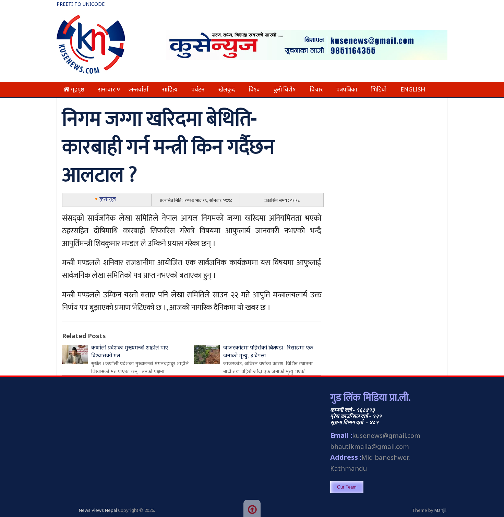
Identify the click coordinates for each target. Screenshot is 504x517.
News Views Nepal (98, 510)
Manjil (440, 510)
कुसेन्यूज (107, 199)
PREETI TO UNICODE (81, 4)
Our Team (347, 487)
